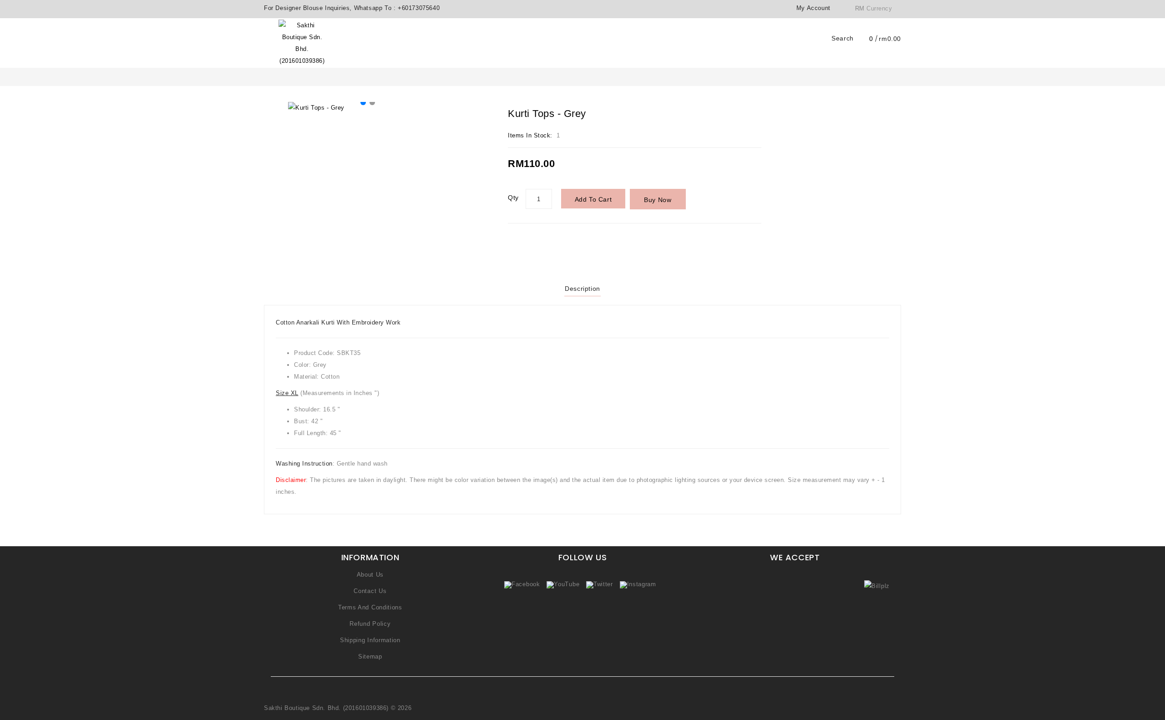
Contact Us (370, 591)
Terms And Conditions (370, 607)
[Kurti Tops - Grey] (367, 108)
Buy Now (657, 199)
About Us (370, 574)
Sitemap (370, 656)
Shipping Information (370, 640)
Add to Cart (593, 199)
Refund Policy (370, 623)
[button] (363, 102)
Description (582, 288)
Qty (513, 197)
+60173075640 (419, 8)
